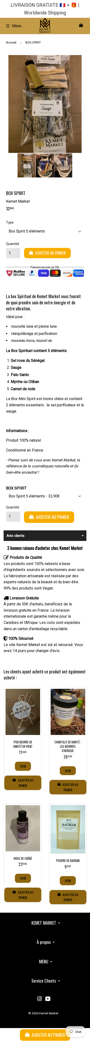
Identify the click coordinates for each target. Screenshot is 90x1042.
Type (10, 222)
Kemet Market (48, 1013)
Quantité (12, 244)
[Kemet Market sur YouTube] (47, 999)
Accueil (11, 42)
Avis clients (15, 536)
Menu (16, 26)
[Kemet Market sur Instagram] (39, 999)
